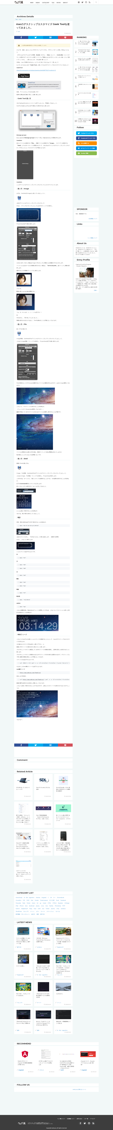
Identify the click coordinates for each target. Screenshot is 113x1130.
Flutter (28, 903)
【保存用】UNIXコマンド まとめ (85, 85)
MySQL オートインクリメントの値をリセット (84, 76)
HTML (49, 903)
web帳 (19, 2)
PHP (63, 906)
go (40, 903)
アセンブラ (26, 911)
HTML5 (54, 903)
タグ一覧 (86, 1118)
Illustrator (60, 903)
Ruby (30, 908)
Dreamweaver (44, 900)
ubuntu (53, 908)
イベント (32, 911)
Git (37, 903)
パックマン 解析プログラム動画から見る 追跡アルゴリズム (84, 102)
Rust (35, 908)
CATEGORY (45, 2)
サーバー (43, 911)
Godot (44, 903)
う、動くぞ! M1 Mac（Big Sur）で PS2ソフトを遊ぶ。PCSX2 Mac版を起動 (84, 43)
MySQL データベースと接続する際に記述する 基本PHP (84, 59)
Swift (39, 908)
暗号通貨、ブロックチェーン (23, 914)
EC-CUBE (52, 900)
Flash (23, 903)
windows (63, 908)
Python (18, 908)
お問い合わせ (79, 1118)
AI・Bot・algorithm (29, 897)
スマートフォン (50, 911)
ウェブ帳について (61, 1118)
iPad (17, 906)
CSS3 (28, 900)
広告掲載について (93, 218)
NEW (31, 2)
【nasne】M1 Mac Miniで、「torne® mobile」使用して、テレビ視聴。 (84, 51)
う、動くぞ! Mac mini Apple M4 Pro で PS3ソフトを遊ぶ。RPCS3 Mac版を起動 (84, 68)
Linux (42, 906)
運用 (38, 914)
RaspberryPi (24, 908)
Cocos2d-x (18, 900)
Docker (37, 900)
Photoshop (58, 906)
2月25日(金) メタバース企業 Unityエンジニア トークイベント (84, 112)
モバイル (58, 911)
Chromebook (60, 897)
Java (26, 906)
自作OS (33, 914)
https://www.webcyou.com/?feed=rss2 (30, 672)
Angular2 (44, 897)
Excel (57, 900)
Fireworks (18, 903)
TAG (53, 2)
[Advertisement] (56, 9)
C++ (54, 897)
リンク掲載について (92, 238)
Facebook (63, 900)
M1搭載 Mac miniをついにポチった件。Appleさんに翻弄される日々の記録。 (84, 120)
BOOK (59, 2)
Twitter (47, 908)
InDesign (66, 903)
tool (20, 19)
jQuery (38, 906)
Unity (57, 908)
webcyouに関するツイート (79, 1089)
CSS (24, 900)
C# (51, 897)
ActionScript (19, 897)
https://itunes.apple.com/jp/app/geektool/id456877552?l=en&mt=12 (36, 70)
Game (33, 903)
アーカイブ (92, 1118)
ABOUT (65, 2)
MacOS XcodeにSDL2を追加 (84, 93)
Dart (32, 900)
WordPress (19, 911)
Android (38, 897)
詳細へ (95, 290)
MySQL (51, 906)
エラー (37, 911)
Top (16, 19)
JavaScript (31, 906)
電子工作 (42, 914)
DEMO (38, 2)
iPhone (22, 906)
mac (46, 906)
